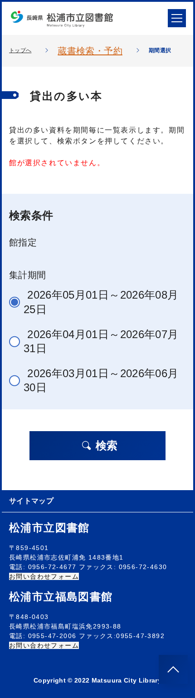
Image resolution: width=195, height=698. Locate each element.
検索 (106, 445)
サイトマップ (31, 501)
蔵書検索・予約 (90, 51)
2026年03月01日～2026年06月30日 (101, 380)
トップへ (20, 50)
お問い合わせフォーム (44, 576)
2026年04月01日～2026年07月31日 (101, 341)
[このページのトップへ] (173, 669)
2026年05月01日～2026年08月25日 (101, 302)
